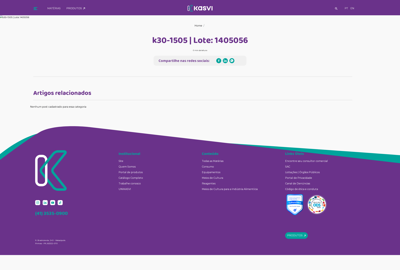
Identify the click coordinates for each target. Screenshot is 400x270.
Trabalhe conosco (130, 183)
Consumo (208, 166)
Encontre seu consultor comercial (306, 161)
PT (346, 8)
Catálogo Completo (131, 177)
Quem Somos (127, 166)
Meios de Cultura (212, 177)
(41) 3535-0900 (51, 213)
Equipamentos (211, 172)
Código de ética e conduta (301, 189)
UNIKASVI (125, 189)
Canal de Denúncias (297, 183)
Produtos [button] (74, 8)
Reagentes (208, 183)
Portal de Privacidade (298, 177)
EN (352, 8)
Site (121, 161)
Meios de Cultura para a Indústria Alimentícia (230, 189)
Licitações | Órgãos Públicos (302, 172)
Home (198, 25)
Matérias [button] (54, 8)
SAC (287, 166)
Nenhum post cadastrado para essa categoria (58, 106)
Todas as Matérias (212, 161)
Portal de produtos (131, 172)
